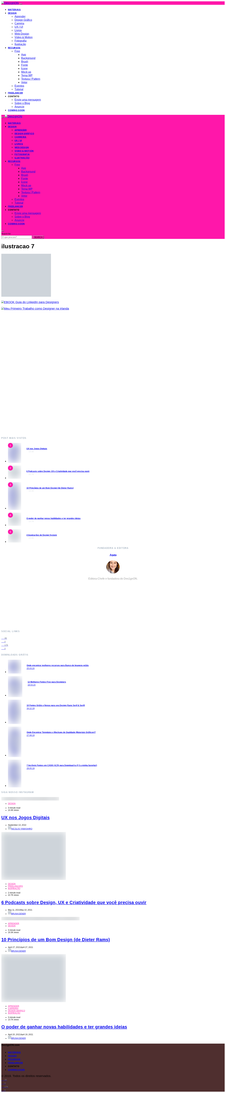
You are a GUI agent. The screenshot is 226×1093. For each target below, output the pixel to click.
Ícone (24, 68)
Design (12, 13)
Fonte (24, 65)
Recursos (14, 47)
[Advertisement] (100, 373)
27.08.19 (31, 735)
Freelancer (15, 93)
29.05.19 (31, 768)
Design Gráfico (23, 20)
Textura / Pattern (30, 78)
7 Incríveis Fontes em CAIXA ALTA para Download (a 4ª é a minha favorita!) (62, 765)
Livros (18, 30)
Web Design (22, 33)
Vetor (24, 82)
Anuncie (19, 106)
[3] (14, 508)
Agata (113, 554)
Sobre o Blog (22, 103)
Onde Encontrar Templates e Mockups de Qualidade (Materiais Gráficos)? (61, 732)
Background (28, 58)
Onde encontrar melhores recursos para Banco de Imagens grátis (58, 665)
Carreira (19, 23)
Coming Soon (16, 110)
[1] (14, 461)
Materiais (14, 9)
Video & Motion (24, 37)
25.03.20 (31, 668)
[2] (14, 477)
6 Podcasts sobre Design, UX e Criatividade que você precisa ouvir (58, 471)
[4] (14, 525)
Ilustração (20, 44)
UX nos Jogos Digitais (36, 449)
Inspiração (14, 888)
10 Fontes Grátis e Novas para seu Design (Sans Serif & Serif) (56, 705)
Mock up (26, 72)
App (23, 54)
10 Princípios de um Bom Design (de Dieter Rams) (50, 488)
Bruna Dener (18, 914)
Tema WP (27, 75)
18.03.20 (32, 685)
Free (17, 51)
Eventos (19, 85)
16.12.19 (31, 708)
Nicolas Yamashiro (21, 829)
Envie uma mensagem (28, 99)
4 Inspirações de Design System (41, 535)
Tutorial (19, 89)
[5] (14, 541)
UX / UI (19, 26)
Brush (24, 61)
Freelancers (15, 886)
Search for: (6, 234)
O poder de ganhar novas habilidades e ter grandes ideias (53, 518)
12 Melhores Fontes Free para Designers (47, 682)
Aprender (20, 16)
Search (38, 237)
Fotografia (20, 40)
